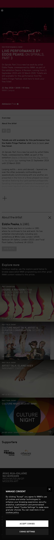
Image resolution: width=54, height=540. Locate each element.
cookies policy (12, 512)
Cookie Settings (27, 532)
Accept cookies (27, 524)
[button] (49, 489)
